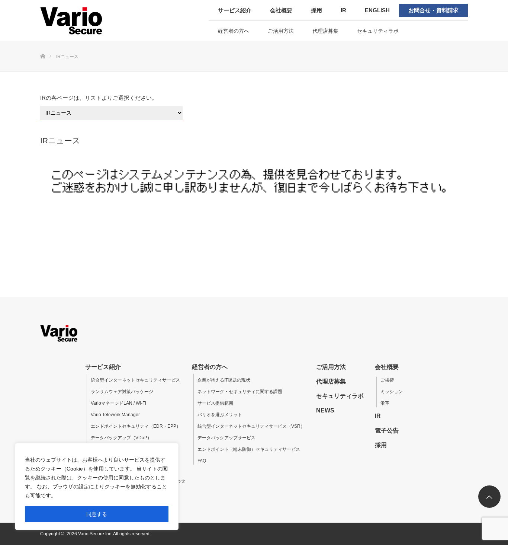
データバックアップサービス (226, 437)
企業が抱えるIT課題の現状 (223, 380)
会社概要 (281, 10)
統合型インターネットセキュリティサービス (135, 380)
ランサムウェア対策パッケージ (122, 391)
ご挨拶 (387, 380)
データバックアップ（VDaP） (121, 437)
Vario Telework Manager (115, 414)
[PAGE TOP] (489, 496)
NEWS (325, 410)
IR (343, 10)
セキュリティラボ (378, 31)
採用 (316, 10)
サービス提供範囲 (215, 403)
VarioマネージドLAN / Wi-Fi (118, 403)
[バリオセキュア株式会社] (87, 20)
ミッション (391, 391)
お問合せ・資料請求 (433, 10)
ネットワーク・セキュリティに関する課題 (239, 391)
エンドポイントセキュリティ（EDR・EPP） (136, 426)
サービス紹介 (234, 10)
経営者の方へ (233, 31)
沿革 (384, 403)
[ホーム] (42, 44)
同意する (96, 514)
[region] (97, 486)
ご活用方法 (281, 31)
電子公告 (387, 430)
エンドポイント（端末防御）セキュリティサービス (248, 449)
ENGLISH (377, 10)
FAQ (201, 460)
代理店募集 (325, 31)
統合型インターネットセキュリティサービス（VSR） (251, 426)
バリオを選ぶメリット (219, 414)
